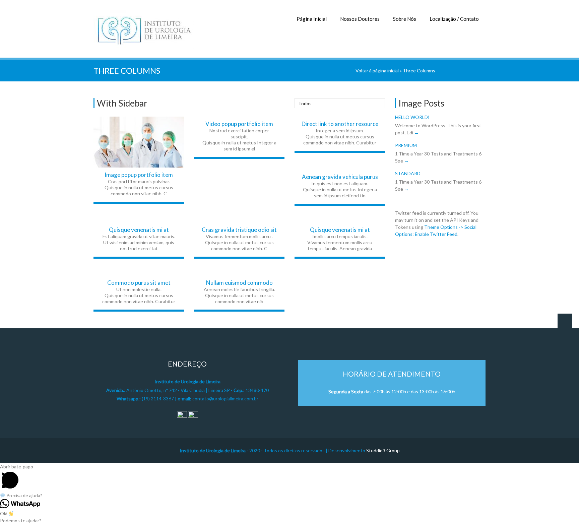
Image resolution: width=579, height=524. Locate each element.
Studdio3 (375, 450)
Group (392, 450)
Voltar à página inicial (377, 70)
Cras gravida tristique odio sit (239, 229)
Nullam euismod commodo (239, 282)
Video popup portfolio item (239, 123)
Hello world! (412, 117)
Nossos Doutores (360, 19)
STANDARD (408, 173)
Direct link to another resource (340, 123)
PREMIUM (406, 145)
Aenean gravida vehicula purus (340, 176)
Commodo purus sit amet (139, 282)
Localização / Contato (454, 19)
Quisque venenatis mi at (139, 229)
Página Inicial (312, 19)
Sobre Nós (404, 19)
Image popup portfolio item (139, 174)
